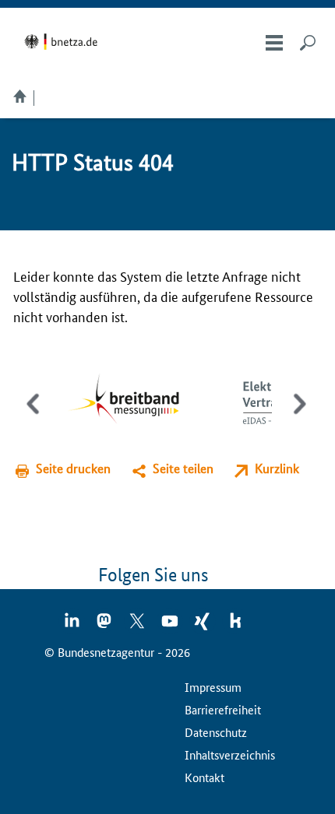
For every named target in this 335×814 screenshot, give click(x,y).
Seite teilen (183, 468)
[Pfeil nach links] (34, 417)
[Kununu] (235, 626)
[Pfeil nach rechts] (296, 417)
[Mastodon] (105, 626)
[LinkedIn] (72, 626)
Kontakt (204, 777)
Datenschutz (216, 732)
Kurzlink (277, 468)
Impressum (213, 687)
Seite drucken (73, 468)
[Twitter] (138, 626)
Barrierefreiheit (223, 709)
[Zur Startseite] (63, 41)
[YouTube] (170, 626)
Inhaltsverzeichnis (230, 754)
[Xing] (203, 626)
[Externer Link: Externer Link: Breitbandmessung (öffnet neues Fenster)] (135, 400)
